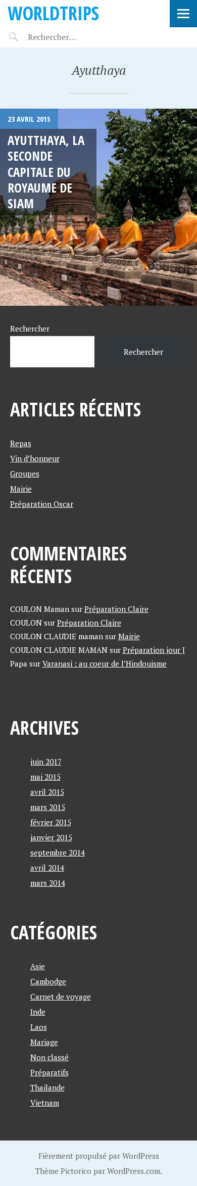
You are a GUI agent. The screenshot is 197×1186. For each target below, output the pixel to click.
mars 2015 (47, 807)
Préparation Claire (116, 609)
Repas (20, 443)
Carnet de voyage (60, 996)
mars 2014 (47, 883)
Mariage (44, 1042)
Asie (37, 966)
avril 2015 (47, 792)
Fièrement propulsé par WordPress (98, 1156)
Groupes (24, 473)
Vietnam (44, 1103)
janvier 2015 (51, 837)
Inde (37, 1012)
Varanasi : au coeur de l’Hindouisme (104, 663)
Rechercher (30, 328)
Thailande (47, 1087)
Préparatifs (49, 1072)
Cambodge (48, 981)
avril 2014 (47, 868)
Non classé (49, 1057)
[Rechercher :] (69, 37)
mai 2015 (45, 777)
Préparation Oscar (41, 504)
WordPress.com (133, 1171)
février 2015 (50, 822)
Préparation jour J (154, 650)
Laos (38, 1027)
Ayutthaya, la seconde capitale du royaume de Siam (46, 171)
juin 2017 (46, 761)
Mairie (21, 489)
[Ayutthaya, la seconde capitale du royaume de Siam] (98, 207)
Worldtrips (53, 13)
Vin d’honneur (35, 458)
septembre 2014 (57, 852)
